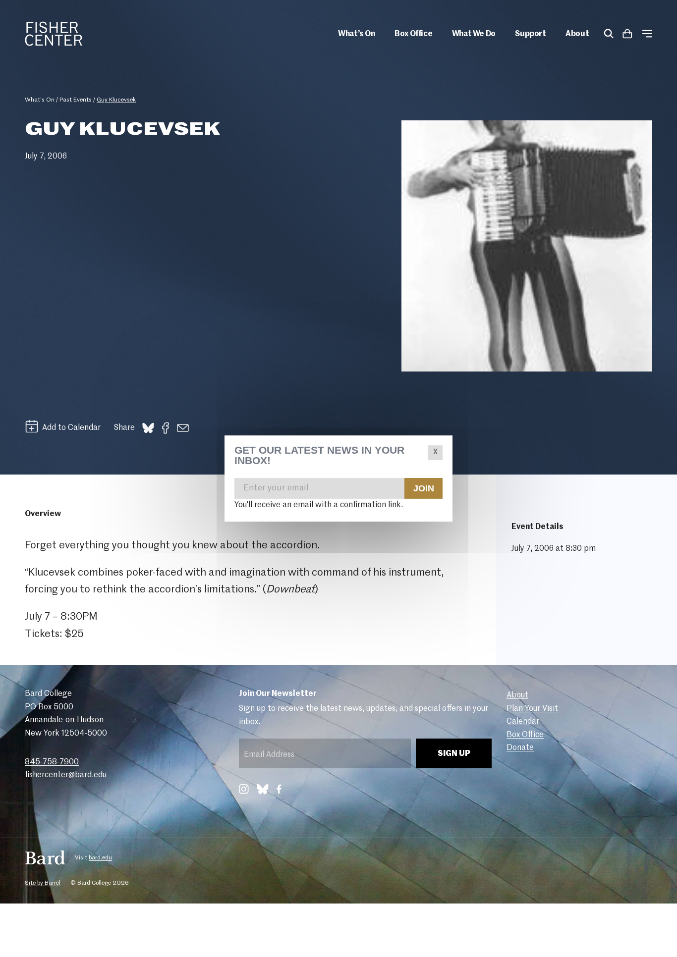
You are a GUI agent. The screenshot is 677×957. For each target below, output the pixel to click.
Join (423, 488)
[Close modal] (435, 452)
